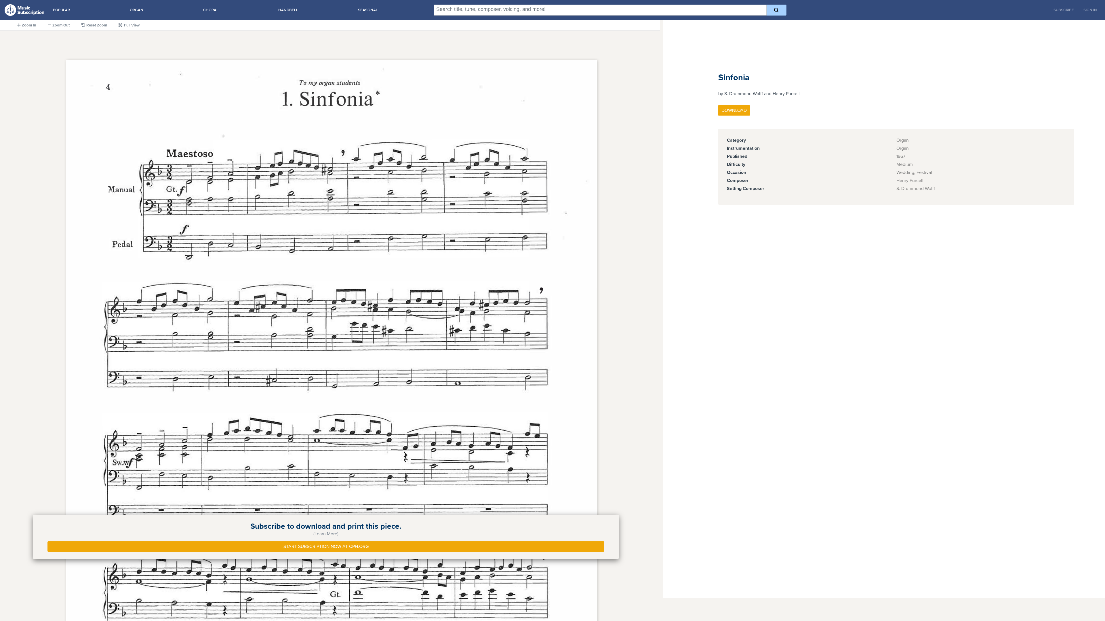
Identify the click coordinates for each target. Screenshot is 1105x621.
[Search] (776, 10)
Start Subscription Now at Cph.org (326, 546)
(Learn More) (325, 534)
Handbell (288, 10)
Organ (136, 10)
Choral (210, 10)
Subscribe (1063, 10)
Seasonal (368, 10)
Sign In (1090, 10)
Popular (61, 10)
